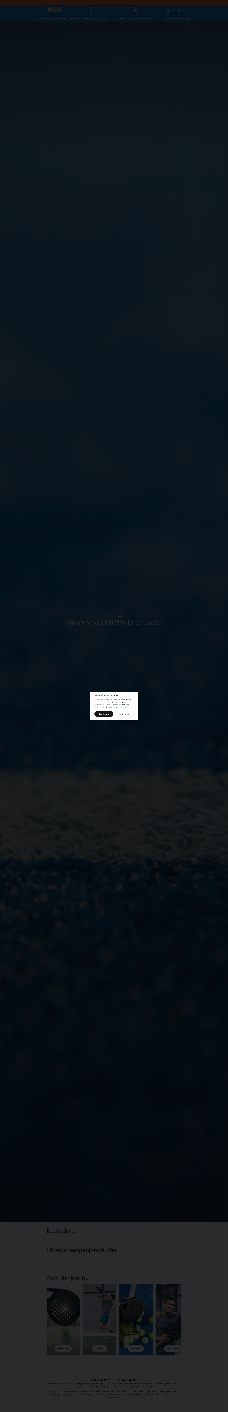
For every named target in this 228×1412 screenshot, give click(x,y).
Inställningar (124, 714)
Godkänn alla (104, 714)
